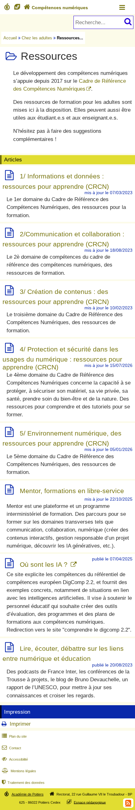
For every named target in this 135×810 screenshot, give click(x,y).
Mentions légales (19, 771)
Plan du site (14, 736)
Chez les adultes (37, 38)
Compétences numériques (56, 7)
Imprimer (20, 724)
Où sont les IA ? (44, 564)
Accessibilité (15, 759)
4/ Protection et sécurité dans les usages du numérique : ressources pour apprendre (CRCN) (62, 358)
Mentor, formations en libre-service (72, 490)
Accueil (10, 38)
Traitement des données (23, 783)
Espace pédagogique (90, 802)
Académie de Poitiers (28, 794)
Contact (11, 748)
